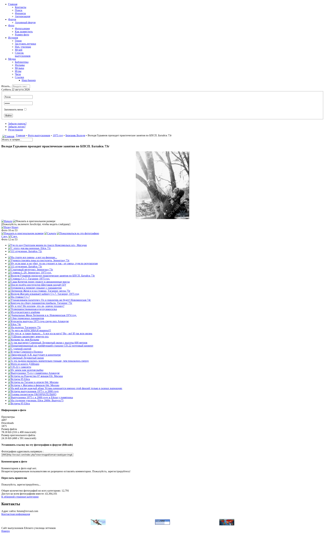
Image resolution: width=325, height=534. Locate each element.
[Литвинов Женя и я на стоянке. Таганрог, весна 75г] (39, 290)
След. (4, 236)
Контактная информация (15, 514)
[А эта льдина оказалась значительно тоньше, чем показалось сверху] (48, 360)
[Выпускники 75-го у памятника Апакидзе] (34, 373)
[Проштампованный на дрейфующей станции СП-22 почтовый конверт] (50, 345)
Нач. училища (23, 46)
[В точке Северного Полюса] (25, 351)
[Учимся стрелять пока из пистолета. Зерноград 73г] (39, 260)
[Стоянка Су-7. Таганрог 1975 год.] (29, 278)
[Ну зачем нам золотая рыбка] (25, 370)
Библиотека (21, 62)
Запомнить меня (13, 109)
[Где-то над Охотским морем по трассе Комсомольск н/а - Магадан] (47, 245)
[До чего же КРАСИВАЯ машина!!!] (29, 330)
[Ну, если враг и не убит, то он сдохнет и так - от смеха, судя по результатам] (53, 263)
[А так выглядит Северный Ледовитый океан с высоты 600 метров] (47, 342)
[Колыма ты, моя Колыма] (23, 339)
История (13, 37)
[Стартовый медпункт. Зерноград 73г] (30, 269)
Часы (18, 74)
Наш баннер (29, 80)
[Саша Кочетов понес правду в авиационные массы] (39, 281)
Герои (18, 40)
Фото (11, 25)
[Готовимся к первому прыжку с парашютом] (35, 287)
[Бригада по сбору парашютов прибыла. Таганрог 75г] (40, 303)
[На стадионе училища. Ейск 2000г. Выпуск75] (35, 400)
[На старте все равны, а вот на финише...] (32, 257)
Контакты (20, 7)
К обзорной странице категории (20, 496)
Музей (18, 49)
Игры (18, 71)
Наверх (5, 531)
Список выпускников (22, 54)
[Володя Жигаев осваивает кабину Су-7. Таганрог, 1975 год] (43, 293)
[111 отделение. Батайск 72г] (25, 251)
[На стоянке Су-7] (19, 297)
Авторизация (22, 16)
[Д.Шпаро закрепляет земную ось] (28, 336)
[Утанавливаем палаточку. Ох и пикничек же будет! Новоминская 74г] (49, 300)
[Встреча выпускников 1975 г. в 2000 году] (33, 391)
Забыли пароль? (17, 123)
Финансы (20, 13)
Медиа (12, 59)
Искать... (6, 86)
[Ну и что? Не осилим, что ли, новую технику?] (36, 306)
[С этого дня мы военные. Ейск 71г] (29, 248)
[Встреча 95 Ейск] (19, 379)
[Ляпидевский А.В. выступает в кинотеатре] (34, 354)
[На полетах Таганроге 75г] (24, 327)
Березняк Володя (75, 135)
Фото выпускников (39, 135)
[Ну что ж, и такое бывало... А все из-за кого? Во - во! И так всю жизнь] (50, 333)
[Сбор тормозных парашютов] (26, 318)
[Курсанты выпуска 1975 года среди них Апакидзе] (38, 321)
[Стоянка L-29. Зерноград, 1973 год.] (30, 272)
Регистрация (15, 129)
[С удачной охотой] (19, 348)
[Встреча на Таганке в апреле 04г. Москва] (33, 382)
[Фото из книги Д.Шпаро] (23, 363)
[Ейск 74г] (14, 324)
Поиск (18, 10)
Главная (12, 4)
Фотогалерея (22, 28)
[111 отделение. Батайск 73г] (25, 266)
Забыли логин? (17, 126)
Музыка (19, 68)
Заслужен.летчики (25, 43)
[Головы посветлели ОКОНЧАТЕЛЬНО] (32, 394)
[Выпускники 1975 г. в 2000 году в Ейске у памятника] (40, 397)
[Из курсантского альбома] (24, 312)
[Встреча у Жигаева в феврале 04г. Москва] (33, 385)
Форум (12, 19)
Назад (15, 227)
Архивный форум (25, 22)
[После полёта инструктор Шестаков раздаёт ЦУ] (37, 284)
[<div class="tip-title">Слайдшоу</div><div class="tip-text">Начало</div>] (6, 221)
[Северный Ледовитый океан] (26, 357)
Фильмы (20, 65)
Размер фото (22, 34)
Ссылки (19, 77)
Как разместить (24, 31)
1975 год (58, 135)
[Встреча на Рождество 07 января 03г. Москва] (35, 376)
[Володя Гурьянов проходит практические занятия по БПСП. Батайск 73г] (162, 218)
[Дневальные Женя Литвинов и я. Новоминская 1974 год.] (42, 315)
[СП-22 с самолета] (19, 367)
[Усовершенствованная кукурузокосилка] (32, 309)
